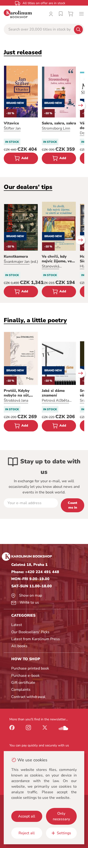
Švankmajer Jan (17, 261)
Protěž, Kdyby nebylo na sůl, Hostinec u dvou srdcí (19, 393)
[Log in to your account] (51, 13)
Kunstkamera (16, 256)
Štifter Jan (12, 128)
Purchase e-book (25, 675)
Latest (16, 624)
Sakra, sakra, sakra (59, 123)
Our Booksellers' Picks (30, 632)
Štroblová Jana (16, 400)
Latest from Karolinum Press (35, 639)
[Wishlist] (61, 13)
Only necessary (61, 816)
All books (19, 646)
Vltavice (11, 123)
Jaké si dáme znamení (53, 393)
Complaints (21, 689)
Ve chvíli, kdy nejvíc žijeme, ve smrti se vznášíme (58, 258)
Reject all (27, 833)
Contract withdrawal (28, 696)
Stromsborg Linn (56, 128)
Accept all (26, 816)
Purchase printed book (30, 668)
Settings (64, 833)
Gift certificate (23, 682)
